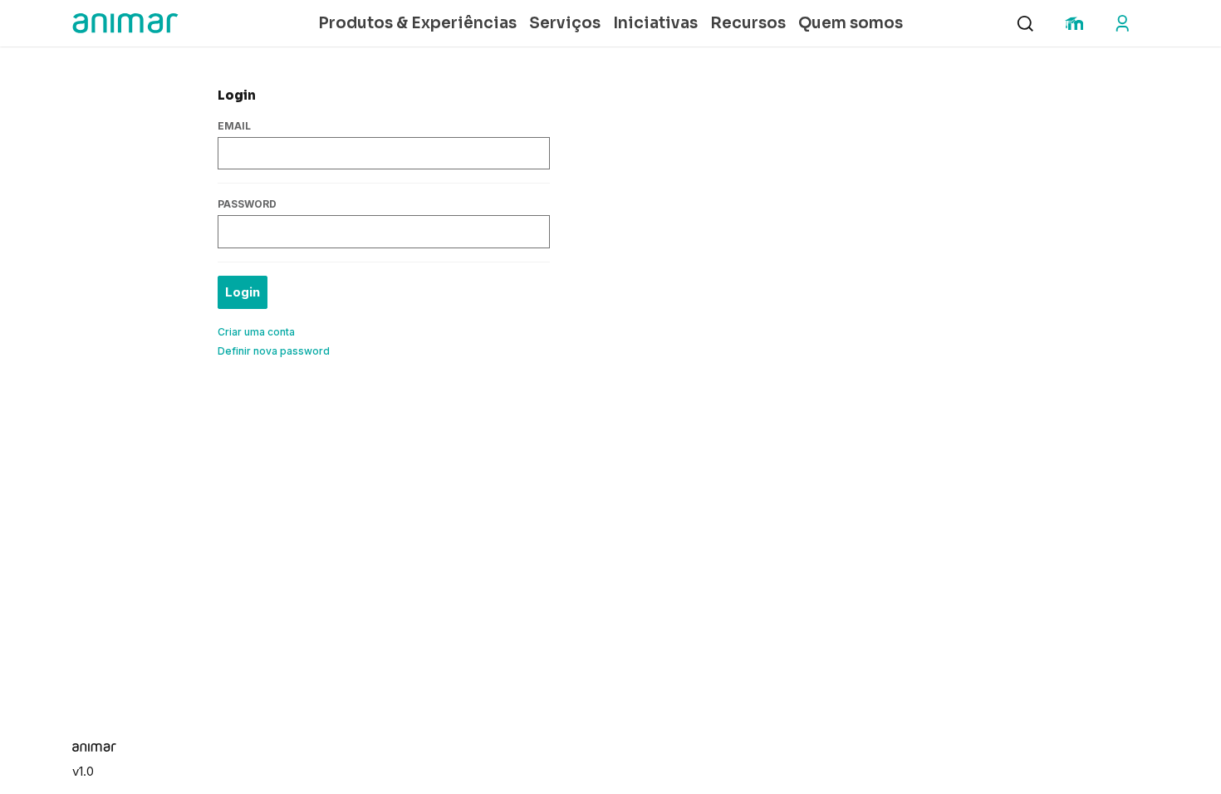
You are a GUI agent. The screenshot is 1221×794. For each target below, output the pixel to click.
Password (247, 204)
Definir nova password (274, 351)
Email (234, 126)
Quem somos (850, 22)
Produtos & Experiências (417, 22)
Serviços (565, 22)
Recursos (748, 22)
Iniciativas (655, 22)
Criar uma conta (256, 332)
